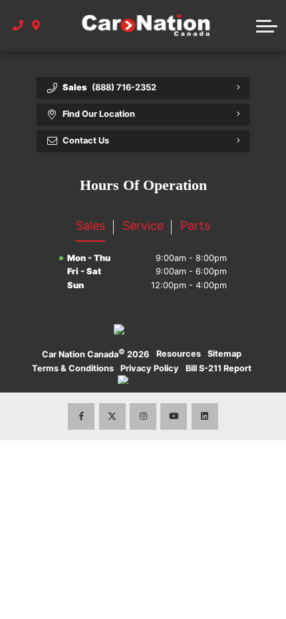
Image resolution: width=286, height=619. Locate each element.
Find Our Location (99, 114)
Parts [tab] (195, 225)
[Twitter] (112, 416)
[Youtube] (173, 416)
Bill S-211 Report (218, 368)
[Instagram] (143, 416)
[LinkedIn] (205, 416)
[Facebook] (81, 416)
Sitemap (224, 354)
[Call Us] (18, 26)
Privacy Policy (149, 368)
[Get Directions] (36, 26)
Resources (178, 354)
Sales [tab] (90, 225)
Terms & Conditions (73, 368)
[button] (266, 26)
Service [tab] (143, 225)
